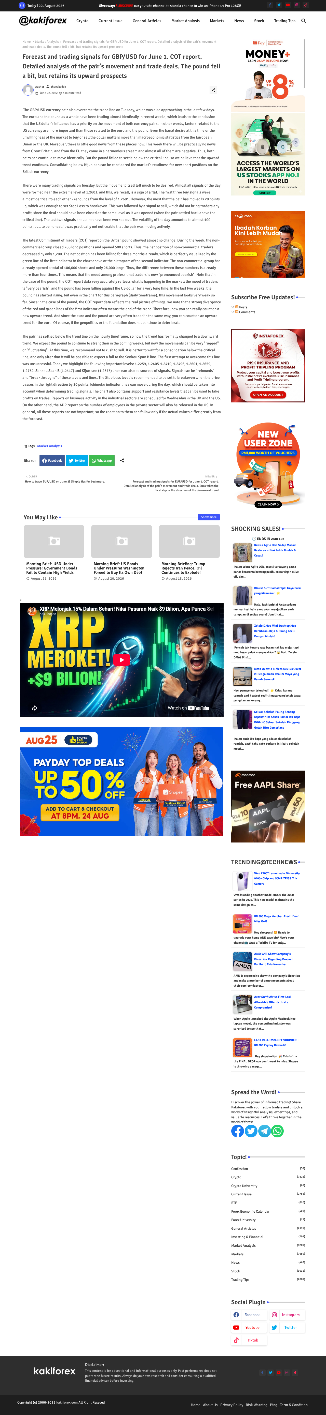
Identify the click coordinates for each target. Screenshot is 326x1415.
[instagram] (297, 5)
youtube (253, 1327)
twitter (290, 1327)
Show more (209, 517)
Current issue (111, 20)
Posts (242, 307)
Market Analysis (185, 20)
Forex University (268, 1220)
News (239, 20)
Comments (246, 312)
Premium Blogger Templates (39, 1407)
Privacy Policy (231, 1405)
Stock (259, 20)
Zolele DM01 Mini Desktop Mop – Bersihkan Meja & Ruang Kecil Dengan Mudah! (276, 631)
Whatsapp (104, 461)
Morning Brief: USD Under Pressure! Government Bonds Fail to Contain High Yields (51, 568)
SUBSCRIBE (124, 6)
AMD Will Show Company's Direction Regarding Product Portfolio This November (273, 959)
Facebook (55, 461)
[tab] (82, 21)
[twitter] (279, 5)
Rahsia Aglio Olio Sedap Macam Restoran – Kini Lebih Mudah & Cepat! (275, 550)
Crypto (82, 20)
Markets (217, 20)
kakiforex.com (67, 1402)
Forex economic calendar (268, 1211)
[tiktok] (306, 5)
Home (26, 42)
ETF (268, 1203)
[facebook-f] (270, 5)
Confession (268, 1169)
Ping (273, 1405)
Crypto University (268, 1186)
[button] (304, 21)
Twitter (80, 461)
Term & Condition (294, 1405)
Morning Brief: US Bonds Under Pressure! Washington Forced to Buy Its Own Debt (119, 568)
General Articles (147, 20)
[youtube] (288, 5)
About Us (210, 1405)
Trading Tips (284, 20)
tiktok (252, 1340)
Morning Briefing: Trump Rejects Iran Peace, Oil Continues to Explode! (183, 568)
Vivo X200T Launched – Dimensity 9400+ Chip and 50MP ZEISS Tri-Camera (277, 878)
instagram (291, 1314)
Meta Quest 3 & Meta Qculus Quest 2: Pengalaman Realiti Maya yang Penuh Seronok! (277, 674)
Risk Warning (256, 1405)
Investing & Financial (268, 1237)
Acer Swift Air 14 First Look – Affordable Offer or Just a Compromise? (274, 1002)
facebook (252, 1314)
